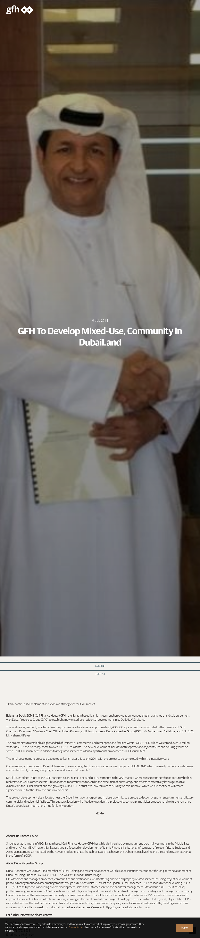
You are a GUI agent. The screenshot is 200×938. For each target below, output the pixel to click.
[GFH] (19, 9)
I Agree (184, 928)
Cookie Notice (75, 927)
